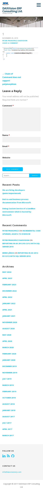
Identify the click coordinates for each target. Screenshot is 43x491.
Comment (8, 105)
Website (6, 157)
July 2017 (6, 423)
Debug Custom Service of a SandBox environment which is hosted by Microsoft (18, 211)
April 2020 (7, 341)
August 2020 (8, 328)
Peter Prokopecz (10, 230)
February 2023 (9, 284)
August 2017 (8, 416)
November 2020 (9, 322)
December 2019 (9, 366)
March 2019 (8, 385)
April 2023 (7, 278)
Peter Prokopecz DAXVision (14, 41)
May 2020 (6, 335)
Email (5, 146)
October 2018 (9, 397)
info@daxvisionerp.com (11, 472)
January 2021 (8, 316)
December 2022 (9, 291)
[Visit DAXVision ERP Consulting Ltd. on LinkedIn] (3, 456)
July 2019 (6, 379)
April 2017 (7, 429)
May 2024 (6, 272)
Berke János (8, 253)
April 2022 (7, 297)
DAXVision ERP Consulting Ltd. (12, 9)
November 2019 (9, 372)
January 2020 (8, 360)
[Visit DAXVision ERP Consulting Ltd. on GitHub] (12, 456)
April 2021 (7, 309)
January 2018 (8, 410)
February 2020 (9, 353)
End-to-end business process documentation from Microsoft (16, 201)
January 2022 (8, 303)
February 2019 (9, 391)
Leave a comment (10, 43)
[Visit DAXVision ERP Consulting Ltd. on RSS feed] (8, 456)
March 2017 (8, 435)
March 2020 (8, 347)
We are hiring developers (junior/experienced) (13, 191)
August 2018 (8, 404)
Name (6, 135)
